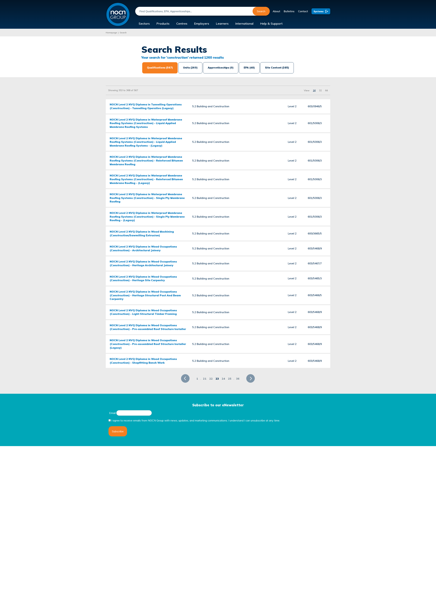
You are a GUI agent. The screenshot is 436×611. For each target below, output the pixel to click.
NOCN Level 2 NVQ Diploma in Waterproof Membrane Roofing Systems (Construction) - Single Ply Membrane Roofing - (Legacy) (147, 216)
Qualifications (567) (160, 67)
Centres (181, 24)
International (244, 24)
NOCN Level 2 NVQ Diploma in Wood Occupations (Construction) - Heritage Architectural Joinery (143, 263)
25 (229, 378)
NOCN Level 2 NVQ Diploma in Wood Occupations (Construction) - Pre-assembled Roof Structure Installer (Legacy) (148, 343)
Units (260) (190, 67)
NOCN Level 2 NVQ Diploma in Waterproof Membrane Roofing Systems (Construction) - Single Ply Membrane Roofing (147, 197)
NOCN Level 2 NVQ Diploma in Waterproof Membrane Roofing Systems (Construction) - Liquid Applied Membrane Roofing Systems (146, 123)
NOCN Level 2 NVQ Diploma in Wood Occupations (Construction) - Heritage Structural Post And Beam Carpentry (145, 295)
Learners (222, 24)
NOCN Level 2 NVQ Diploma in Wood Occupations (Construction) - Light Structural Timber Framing (143, 312)
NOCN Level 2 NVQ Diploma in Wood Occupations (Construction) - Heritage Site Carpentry (143, 278)
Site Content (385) (277, 67)
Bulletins (289, 11)
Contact (303, 11)
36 (237, 378)
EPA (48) (249, 67)
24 (223, 378)
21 (204, 378)
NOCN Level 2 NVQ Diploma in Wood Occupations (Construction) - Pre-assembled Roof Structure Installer (148, 327)
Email (112, 413)
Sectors (144, 24)
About (276, 11)
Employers (201, 24)
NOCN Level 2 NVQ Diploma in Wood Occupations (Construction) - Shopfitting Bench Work (143, 360)
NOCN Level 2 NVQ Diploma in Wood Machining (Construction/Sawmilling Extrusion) (142, 233)
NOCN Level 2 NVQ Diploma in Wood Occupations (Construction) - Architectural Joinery (143, 248)
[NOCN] (118, 14)
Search (261, 11)
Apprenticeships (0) (220, 67)
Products (163, 24)
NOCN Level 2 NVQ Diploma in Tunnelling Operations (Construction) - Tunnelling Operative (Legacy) (146, 106)
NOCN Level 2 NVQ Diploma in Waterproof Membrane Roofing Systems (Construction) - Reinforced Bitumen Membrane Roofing (146, 160)
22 (211, 378)
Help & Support (271, 24)
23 (217, 378)
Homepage (111, 32)
